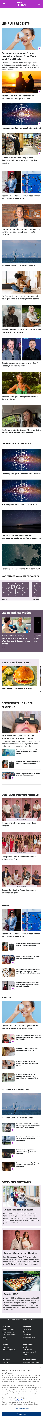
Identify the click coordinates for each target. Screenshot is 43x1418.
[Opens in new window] (21, 1196)
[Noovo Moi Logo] (21, 4)
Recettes (6, 1347)
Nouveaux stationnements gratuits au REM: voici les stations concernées (28, 1138)
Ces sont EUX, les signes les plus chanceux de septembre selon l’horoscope (21, 536)
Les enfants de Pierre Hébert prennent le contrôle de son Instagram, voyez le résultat (21, 232)
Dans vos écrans (8, 1332)
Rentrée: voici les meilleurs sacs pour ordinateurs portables (28, 762)
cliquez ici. (19, 1400)
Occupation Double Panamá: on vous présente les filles (19, 857)
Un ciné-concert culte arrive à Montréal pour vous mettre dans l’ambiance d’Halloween (28, 1125)
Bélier (4, 599)
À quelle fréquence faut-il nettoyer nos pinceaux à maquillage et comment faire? (27, 1076)
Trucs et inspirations (9, 1349)
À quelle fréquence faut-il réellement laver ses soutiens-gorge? (27, 1063)
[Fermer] (40, 1367)
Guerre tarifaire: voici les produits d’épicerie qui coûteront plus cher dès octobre (19, 160)
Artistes (5, 1339)
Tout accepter (21, 1414)
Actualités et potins (9, 1329)
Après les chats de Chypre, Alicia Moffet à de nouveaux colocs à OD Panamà (21, 431)
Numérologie (27, 1334)
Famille (25, 1354)
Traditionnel (27, 1329)
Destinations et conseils (31, 1362)
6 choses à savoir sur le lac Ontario (18, 265)
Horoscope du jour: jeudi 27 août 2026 (19, 504)
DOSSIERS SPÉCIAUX (16, 1182)
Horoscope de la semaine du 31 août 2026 (21, 569)
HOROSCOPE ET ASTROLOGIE (16, 443)
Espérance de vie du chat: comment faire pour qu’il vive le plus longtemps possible (21, 297)
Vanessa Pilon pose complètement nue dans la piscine (20, 397)
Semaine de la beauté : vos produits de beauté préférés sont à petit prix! (19, 56)
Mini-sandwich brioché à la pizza (17, 689)
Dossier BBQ (10, 1294)
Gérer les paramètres (22, 1408)
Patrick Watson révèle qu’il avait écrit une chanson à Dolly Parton (21, 330)
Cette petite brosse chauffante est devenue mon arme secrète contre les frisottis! (28, 1037)
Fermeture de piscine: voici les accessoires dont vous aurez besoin (27, 751)
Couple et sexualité (29, 1352)
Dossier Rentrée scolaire (18, 1209)
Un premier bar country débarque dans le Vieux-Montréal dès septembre (28, 1164)
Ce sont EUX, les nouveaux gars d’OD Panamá (19, 824)
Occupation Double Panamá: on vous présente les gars (19, 891)
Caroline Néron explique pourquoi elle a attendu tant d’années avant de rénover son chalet (16, 640)
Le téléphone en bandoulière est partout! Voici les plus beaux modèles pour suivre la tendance (28, 971)
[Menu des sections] (4, 4)
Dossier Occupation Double (20, 1253)
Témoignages (27, 1349)
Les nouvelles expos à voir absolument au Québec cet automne (26, 1151)
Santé (25, 1347)
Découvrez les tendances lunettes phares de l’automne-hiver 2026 (21, 197)
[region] (21, 1391)
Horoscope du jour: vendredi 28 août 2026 (21, 128)
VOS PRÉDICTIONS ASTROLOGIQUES (20, 576)
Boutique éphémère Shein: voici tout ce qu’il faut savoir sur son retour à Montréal (27, 984)
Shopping (6, 1362)
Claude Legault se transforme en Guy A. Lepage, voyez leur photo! (20, 364)
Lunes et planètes (29, 1337)
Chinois (25, 1332)
